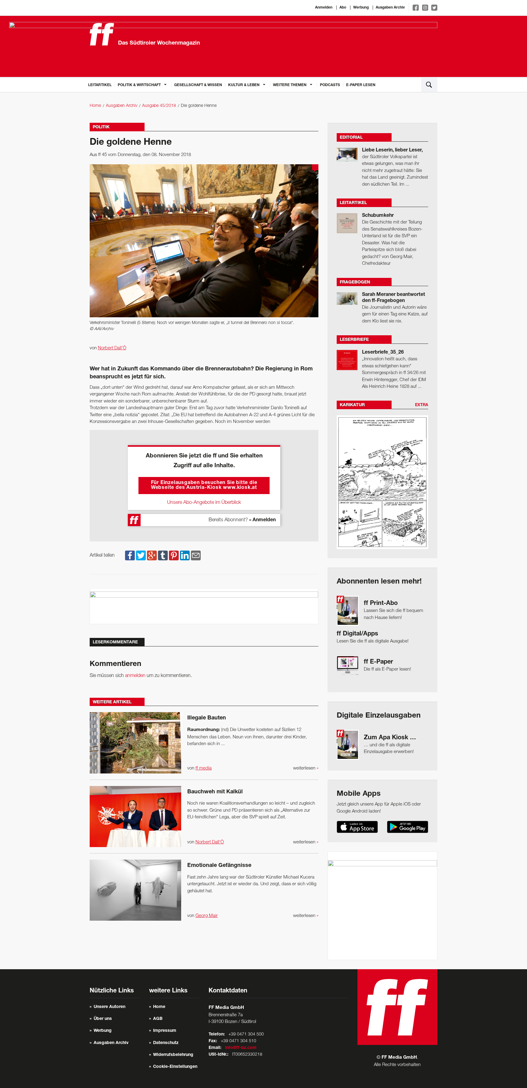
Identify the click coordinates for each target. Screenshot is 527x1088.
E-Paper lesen (360, 85)
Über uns (103, 1019)
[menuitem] (100, 85)
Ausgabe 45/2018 (159, 106)
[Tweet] (141, 555)
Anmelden (323, 7)
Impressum (164, 1031)
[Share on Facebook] (130, 555)
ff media (203, 768)
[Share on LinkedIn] (185, 555)
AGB (158, 1019)
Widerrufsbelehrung (173, 1055)
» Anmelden (262, 520)
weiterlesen (305, 768)
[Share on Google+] (152, 555)
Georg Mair (206, 916)
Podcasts (330, 85)
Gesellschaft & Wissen (198, 85)
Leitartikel (100, 85)
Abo (342, 7)
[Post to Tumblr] (163, 555)
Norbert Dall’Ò (112, 348)
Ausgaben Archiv (390, 7)
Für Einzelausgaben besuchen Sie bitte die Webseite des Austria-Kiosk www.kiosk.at (204, 485)
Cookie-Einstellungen (175, 1067)
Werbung (361, 7)
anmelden (135, 676)
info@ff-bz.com (240, 1048)
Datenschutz (165, 1043)
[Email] (196, 555)
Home (95, 106)
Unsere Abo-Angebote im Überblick (204, 502)
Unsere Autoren (109, 1007)
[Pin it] (174, 555)
